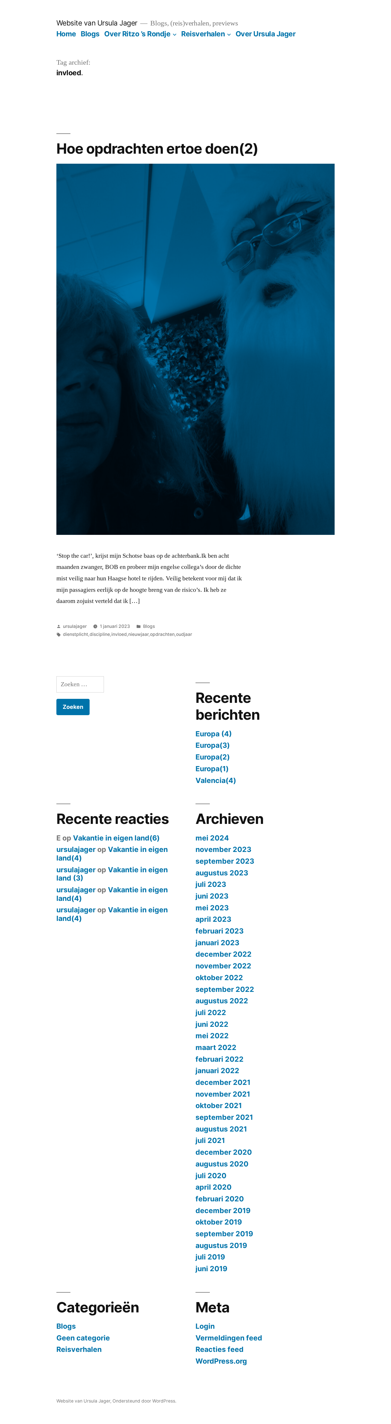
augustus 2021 (221, 1129)
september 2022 (225, 989)
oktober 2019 (219, 1222)
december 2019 (223, 1210)
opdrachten (162, 634)
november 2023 (223, 849)
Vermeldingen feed (229, 1338)
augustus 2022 (222, 1000)
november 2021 (223, 1094)
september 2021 (224, 1117)
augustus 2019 (221, 1245)
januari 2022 (217, 1070)
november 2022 (223, 966)
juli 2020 (211, 1175)
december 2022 (224, 954)
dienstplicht (75, 634)
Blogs (90, 33)
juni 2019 (211, 1268)
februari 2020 (220, 1198)
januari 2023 (217, 942)
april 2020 (214, 1187)
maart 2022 (216, 1047)
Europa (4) (214, 733)
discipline (100, 634)
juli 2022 (211, 1012)
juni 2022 (212, 1024)
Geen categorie (83, 1338)
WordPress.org (221, 1361)
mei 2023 (212, 907)
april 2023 (213, 919)
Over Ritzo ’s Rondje (137, 33)
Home (66, 33)
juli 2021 (210, 1140)
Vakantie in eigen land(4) (112, 853)
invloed (119, 634)
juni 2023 (212, 896)
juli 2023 (211, 884)
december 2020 (224, 1152)
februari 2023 (220, 931)
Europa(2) (213, 757)
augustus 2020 (222, 1164)
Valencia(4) (216, 780)
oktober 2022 (219, 977)
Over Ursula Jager (266, 33)
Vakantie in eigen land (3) (112, 874)
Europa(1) (212, 768)
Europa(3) (213, 745)
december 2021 (223, 1082)
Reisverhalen (203, 33)
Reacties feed (220, 1349)
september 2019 (224, 1233)
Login (205, 1326)
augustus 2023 (222, 873)
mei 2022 (212, 1035)
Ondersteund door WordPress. (144, 1401)
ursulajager (75, 626)
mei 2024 (212, 838)
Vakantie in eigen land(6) (116, 838)
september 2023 (225, 861)
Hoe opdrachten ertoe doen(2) (157, 148)
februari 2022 (220, 1059)
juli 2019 (210, 1257)
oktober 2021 (219, 1105)
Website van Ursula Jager (96, 23)
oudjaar (184, 634)
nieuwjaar (138, 634)
